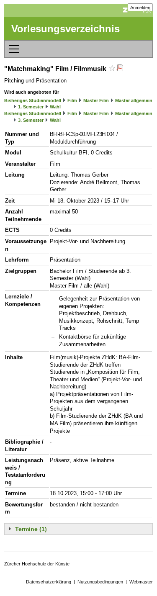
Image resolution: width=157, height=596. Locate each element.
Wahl (55, 106)
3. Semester (31, 120)
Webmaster (141, 581)
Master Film (96, 100)
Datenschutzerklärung (48, 581)
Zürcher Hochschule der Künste (36, 563)
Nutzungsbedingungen (100, 581)
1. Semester (31, 106)
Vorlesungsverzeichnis (65, 28)
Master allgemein (133, 100)
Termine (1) (31, 529)
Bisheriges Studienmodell (32, 100)
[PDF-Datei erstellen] (119, 68)
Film (72, 100)
